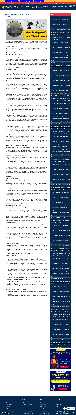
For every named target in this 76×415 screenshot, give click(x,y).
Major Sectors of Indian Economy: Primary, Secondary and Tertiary (61, 306)
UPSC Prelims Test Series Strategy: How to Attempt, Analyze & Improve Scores (61, 207)
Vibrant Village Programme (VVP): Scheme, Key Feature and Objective (61, 253)
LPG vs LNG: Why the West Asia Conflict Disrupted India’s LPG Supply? (61, 319)
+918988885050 (58, 1)
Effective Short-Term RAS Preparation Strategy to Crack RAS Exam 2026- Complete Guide (61, 24)
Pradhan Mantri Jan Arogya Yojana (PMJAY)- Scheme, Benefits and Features (61, 113)
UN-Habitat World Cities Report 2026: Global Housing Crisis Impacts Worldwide (61, 179)
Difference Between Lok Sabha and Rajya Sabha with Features (61, 286)
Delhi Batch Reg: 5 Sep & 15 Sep (12, 1)
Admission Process (44, 409)
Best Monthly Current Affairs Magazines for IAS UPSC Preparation (61, 138)
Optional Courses (27, 409)
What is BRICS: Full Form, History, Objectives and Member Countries (61, 324)
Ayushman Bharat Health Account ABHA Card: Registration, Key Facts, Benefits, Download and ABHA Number (61, 83)
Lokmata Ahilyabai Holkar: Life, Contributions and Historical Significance (61, 105)
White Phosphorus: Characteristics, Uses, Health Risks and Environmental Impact (61, 309)
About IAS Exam (60, 399)
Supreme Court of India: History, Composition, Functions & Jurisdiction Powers (61, 332)
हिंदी (74, 6)
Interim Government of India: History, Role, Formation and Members (61, 141)
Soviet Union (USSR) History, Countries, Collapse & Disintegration (61, 116)
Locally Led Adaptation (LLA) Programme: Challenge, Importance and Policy (61, 250)
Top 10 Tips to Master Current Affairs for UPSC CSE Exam (61, 260)
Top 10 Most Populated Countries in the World (61, 131)
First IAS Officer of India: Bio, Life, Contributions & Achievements (61, 334)
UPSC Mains (59, 406)
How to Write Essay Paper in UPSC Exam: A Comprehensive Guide (61, 93)
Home (21, 6)
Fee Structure (43, 404)
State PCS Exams (54, 7)
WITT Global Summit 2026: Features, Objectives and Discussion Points (61, 347)
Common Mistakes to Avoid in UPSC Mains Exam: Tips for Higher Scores (61, 166)
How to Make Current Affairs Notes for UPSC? (61, 225)
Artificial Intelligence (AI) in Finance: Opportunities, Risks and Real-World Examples (61, 271)
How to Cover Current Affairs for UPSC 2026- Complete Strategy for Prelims (61, 276)
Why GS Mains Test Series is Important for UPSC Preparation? (61, 240)
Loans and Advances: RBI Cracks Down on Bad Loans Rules (61, 238)
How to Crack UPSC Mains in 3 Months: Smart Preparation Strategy (61, 161)
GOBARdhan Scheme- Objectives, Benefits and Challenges (61, 34)
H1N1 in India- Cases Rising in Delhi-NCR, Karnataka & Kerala (61, 22)
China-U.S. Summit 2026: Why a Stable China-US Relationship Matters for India (61, 197)
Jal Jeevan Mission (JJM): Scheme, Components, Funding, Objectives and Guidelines (61, 342)
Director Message (10, 402)
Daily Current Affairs (44, 413)
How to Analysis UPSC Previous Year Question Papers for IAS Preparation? (61, 42)
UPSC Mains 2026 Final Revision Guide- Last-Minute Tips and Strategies (61, 88)
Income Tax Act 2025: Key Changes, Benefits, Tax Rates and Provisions (61, 321)
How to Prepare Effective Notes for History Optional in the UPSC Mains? (61, 44)
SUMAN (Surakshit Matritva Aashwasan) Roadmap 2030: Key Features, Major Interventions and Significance (61, 80)
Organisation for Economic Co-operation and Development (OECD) (61, 118)
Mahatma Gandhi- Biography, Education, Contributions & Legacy (61, 123)
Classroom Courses (27, 402)
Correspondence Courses (29, 413)
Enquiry (66, 6)
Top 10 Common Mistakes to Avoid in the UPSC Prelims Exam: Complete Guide (61, 230)
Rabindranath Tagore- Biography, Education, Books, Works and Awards (61, 174)
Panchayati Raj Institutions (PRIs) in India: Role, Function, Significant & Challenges (61, 189)
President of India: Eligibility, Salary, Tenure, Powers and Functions (61, 296)
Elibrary (8, 413)
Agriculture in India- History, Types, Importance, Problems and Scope (61, 149)
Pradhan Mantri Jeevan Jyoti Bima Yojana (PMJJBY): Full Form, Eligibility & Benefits (61, 212)
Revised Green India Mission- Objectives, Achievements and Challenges (61, 29)
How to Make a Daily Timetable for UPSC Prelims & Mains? (61, 273)
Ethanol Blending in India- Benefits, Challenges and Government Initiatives (61, 65)
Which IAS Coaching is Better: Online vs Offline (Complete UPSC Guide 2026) (61, 235)
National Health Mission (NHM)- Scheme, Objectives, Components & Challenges (61, 121)
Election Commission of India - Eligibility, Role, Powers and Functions (61, 192)
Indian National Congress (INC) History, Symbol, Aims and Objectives (61, 268)
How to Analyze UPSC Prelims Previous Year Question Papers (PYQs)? (61, 222)
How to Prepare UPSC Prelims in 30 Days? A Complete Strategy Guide (61, 263)
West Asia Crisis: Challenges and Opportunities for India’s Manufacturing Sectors (61, 281)
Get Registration (43, 408)
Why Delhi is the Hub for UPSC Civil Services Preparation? (61, 159)
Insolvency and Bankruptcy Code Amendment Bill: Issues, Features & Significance (61, 291)
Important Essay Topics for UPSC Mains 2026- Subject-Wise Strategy (61, 70)
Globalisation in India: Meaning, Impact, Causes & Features (61, 337)
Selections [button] (60, 6)
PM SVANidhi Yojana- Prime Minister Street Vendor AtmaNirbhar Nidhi (61, 133)
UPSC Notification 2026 (62, 409)
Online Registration (39, 7)
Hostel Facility (9, 411)
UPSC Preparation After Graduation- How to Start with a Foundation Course (61, 27)
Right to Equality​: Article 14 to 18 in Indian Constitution (61, 299)
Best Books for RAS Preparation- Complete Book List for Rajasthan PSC (61, 37)
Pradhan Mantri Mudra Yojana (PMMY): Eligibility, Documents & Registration (61, 293)
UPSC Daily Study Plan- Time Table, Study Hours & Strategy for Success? (61, 57)
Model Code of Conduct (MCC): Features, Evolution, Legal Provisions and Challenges (61, 344)
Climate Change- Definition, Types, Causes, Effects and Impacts (61, 77)
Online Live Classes (27, 404)
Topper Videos (9, 408)
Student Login (43, 402)
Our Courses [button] (26, 6)
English (70, 6)
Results (8, 406)
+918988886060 (67, 1)
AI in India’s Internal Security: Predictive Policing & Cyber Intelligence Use (61, 316)
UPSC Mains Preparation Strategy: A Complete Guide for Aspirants (61, 62)
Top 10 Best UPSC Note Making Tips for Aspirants (61, 187)
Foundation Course (27, 411)
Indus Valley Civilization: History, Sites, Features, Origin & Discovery (61, 232)
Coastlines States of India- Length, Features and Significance (61, 136)
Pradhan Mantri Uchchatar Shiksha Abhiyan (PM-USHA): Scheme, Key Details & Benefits (61, 258)
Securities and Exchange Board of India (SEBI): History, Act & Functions (61, 126)
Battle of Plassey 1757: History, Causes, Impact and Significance (61, 199)
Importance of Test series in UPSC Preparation (61, 304)
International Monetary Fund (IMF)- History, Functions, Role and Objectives (61, 128)
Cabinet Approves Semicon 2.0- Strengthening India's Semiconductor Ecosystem (61, 52)
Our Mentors (9, 404)
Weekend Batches (27, 408)
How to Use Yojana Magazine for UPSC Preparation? (61, 103)
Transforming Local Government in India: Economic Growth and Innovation (61, 194)
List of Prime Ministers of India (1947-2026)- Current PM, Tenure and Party (61, 100)
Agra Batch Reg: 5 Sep (39, 1)
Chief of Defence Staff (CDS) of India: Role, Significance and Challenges (61, 202)
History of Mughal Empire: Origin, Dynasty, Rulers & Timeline (61, 301)
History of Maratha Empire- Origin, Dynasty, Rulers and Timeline (61, 98)
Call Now (5, 412)
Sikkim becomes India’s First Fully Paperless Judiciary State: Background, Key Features (61, 227)
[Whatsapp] (65, 413)
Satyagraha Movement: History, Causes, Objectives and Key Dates (61, 67)
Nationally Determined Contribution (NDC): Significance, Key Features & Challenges (61, 329)
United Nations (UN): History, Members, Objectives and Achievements (61, 154)
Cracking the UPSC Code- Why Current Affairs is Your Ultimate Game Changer (61, 32)
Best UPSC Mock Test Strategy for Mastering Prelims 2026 (61, 248)
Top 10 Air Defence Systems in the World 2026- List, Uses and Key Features (61, 72)
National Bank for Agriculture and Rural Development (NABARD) (61, 311)
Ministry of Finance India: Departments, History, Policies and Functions (61, 283)
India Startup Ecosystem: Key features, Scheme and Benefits (61, 243)
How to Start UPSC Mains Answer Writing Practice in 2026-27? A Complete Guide (61, 55)
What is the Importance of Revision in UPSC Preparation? (61, 177)
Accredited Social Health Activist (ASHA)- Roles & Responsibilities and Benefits (61, 95)
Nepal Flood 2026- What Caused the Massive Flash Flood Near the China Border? (61, 16)
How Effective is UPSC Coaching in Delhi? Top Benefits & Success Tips (61, 75)
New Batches (33, 7)
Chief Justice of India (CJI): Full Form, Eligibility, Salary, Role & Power (61, 245)
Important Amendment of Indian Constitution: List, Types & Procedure (61, 339)
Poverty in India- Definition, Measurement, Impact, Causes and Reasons (61, 215)
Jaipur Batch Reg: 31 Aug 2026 (26, 1)
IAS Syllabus (60, 402)
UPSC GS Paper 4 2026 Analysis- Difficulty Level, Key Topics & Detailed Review (61, 19)
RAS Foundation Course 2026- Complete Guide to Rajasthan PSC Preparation (61, 39)
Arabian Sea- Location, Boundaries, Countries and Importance (61, 90)
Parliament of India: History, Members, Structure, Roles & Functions (61, 314)
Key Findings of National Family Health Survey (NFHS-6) (61, 146)
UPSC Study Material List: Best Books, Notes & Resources (61, 278)
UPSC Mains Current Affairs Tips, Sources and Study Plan (61, 151)
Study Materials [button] (46, 6)
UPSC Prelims (60, 404)
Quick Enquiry (43, 411)
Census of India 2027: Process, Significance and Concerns (61, 217)
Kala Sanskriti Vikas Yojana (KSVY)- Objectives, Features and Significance (61, 47)
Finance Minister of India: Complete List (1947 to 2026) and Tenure (61, 156)
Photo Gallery (9, 409)
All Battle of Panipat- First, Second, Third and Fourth (61, 169)
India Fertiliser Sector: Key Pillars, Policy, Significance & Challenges (61, 164)
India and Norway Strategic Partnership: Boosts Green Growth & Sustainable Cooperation (61, 184)
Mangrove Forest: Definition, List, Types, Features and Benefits (61, 85)
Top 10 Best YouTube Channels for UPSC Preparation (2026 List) (61, 60)
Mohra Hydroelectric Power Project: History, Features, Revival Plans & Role (61, 288)
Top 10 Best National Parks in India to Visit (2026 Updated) (61, 210)
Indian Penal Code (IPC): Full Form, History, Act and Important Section (61, 255)
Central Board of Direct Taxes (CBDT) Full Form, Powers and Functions (61, 182)
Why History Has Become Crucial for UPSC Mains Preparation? (61, 108)
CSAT (24, 406)
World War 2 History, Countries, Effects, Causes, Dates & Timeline (61, 220)
